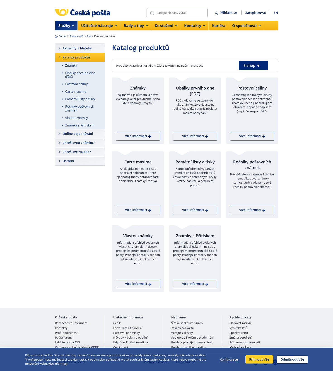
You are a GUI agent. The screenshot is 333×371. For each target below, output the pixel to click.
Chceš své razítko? (77, 152)
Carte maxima (75, 91)
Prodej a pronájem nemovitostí (192, 342)
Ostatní (68, 161)
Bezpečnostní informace (71, 323)
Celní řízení (120, 347)
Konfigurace (229, 359)
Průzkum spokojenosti (244, 342)
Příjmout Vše (259, 359)
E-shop (249, 65)
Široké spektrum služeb (187, 323)
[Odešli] (152, 13)
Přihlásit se (229, 12)
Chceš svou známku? (78, 143)
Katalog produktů (76, 57)
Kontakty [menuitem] (192, 25)
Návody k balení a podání (130, 337)
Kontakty (61, 328)
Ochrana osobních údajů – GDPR (77, 347)
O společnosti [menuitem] (244, 25)
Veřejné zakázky (182, 333)
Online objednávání (78, 133)
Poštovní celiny (76, 84)
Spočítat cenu (238, 333)
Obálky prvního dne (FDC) (80, 75)
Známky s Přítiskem (79, 125)
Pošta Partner (64, 337)
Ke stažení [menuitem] (164, 25)
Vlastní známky (76, 118)
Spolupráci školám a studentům (192, 337)
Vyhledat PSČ (238, 328)
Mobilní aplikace (240, 347)
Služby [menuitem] (64, 25)
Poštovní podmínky (126, 333)
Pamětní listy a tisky (80, 99)
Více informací (57, 363)
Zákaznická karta (182, 328)
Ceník (117, 323)
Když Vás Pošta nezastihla (130, 342)
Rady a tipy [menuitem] (134, 25)
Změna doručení (240, 337)
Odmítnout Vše (292, 359)
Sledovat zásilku (240, 323)
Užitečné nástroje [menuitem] (97, 25)
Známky (71, 65)
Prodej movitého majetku (188, 347)
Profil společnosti (66, 333)
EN (276, 12)
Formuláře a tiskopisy (127, 328)
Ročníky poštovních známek (79, 108)
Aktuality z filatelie (77, 48)
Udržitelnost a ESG (67, 342)
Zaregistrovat (255, 12)
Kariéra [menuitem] (218, 25)
